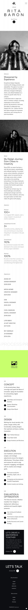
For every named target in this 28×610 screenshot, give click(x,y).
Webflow (17, 607)
